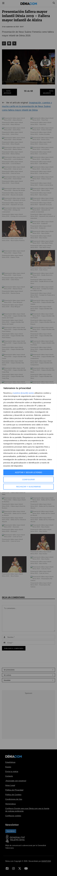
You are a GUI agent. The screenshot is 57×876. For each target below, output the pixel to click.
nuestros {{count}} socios (23, 393)
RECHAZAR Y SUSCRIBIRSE (28, 487)
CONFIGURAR (28, 479)
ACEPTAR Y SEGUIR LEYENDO (28, 472)
